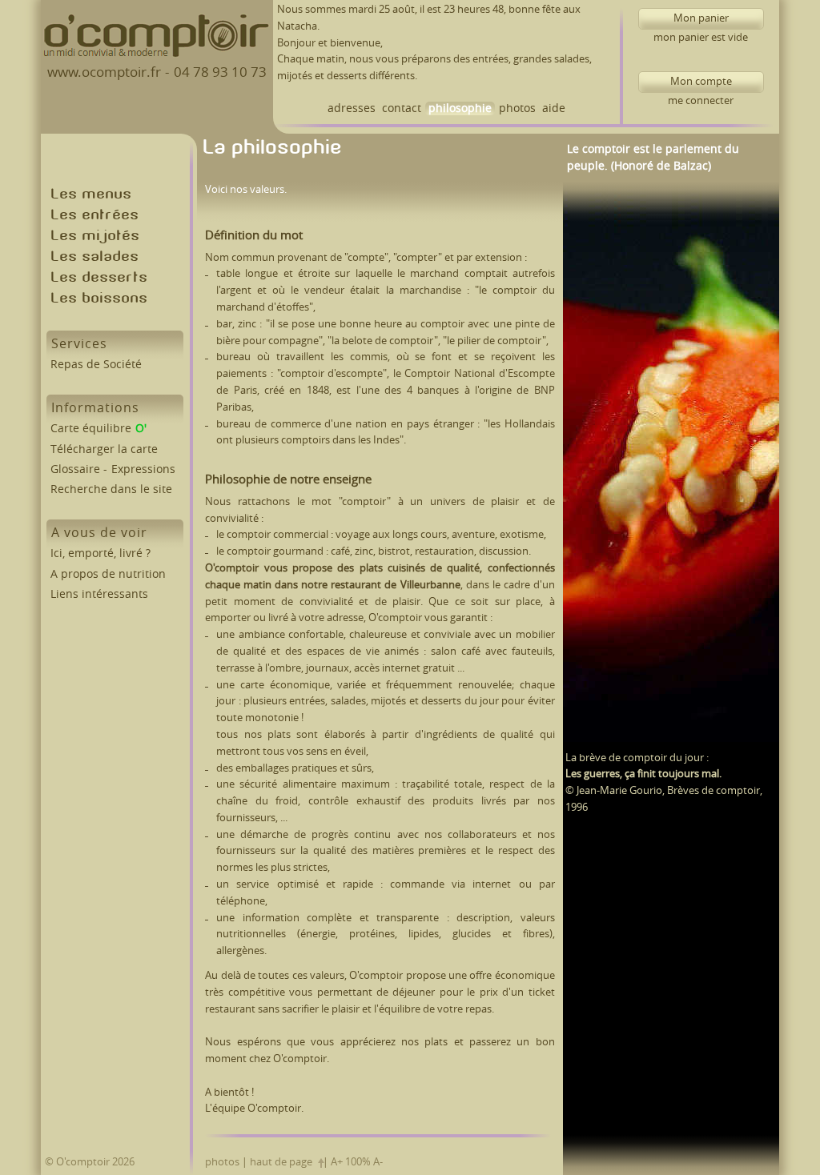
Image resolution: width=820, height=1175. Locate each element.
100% (358, 1162)
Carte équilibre (90, 428)
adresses (352, 108)
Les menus (91, 195)
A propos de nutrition (108, 574)
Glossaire (75, 469)
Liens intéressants (99, 594)
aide (553, 108)
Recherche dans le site (111, 489)
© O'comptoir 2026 (90, 1162)
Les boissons (99, 300)
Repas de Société (96, 364)
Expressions (143, 469)
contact (401, 108)
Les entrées (95, 216)
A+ (337, 1162)
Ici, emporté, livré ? (100, 553)
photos (517, 108)
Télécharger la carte (104, 449)
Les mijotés (95, 237)
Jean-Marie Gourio (619, 790)
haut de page (281, 1162)
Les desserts (99, 279)
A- (378, 1162)
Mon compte (685, 84)
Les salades (95, 258)
